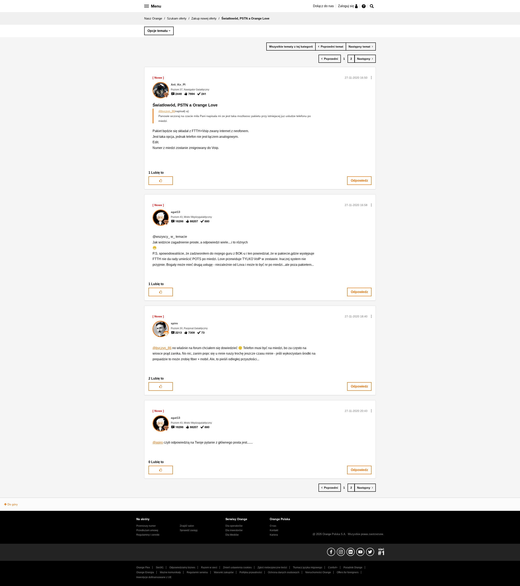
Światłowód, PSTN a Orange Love (185, 105)
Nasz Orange (153, 18)
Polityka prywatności (250, 572)
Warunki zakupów (224, 572)
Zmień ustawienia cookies (237, 567)
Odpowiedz (359, 180)
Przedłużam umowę (147, 530)
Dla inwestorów (234, 530)
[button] (371, 77)
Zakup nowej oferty (204, 18)
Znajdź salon (187, 525)
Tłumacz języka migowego (307, 567)
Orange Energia (145, 572)
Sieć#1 (160, 567)
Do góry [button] (13, 504)
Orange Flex (143, 567)
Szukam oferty (176, 18)
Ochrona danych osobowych (283, 572)
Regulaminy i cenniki (147, 534)
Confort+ (333, 567)
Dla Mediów (232, 534)
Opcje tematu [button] (157, 31)
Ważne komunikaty (170, 572)
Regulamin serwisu (197, 572)
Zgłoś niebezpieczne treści (272, 567)
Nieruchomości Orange (318, 572)
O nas (273, 525)
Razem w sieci (209, 567)
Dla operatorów (234, 525)
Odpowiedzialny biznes (182, 567)
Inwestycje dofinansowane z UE (153, 577)
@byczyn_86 (166, 111)
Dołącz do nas (323, 6)
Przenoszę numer (146, 525)
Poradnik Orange (352, 567)
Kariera (274, 534)
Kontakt (274, 530)
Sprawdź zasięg (188, 530)
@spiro (158, 442)
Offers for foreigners (348, 572)
